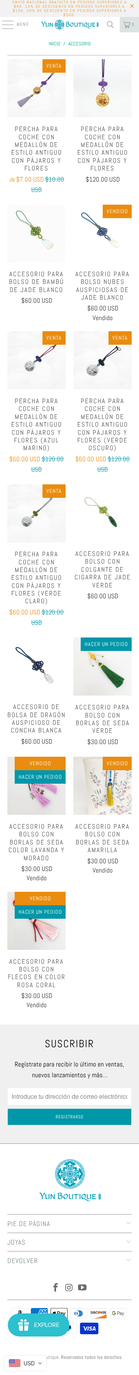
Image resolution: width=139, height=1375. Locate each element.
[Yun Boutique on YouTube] (82, 1288)
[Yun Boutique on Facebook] (55, 1288)
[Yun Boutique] (69, 24)
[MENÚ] (3, 24)
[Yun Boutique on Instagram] (69, 1288)
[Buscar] (110, 24)
